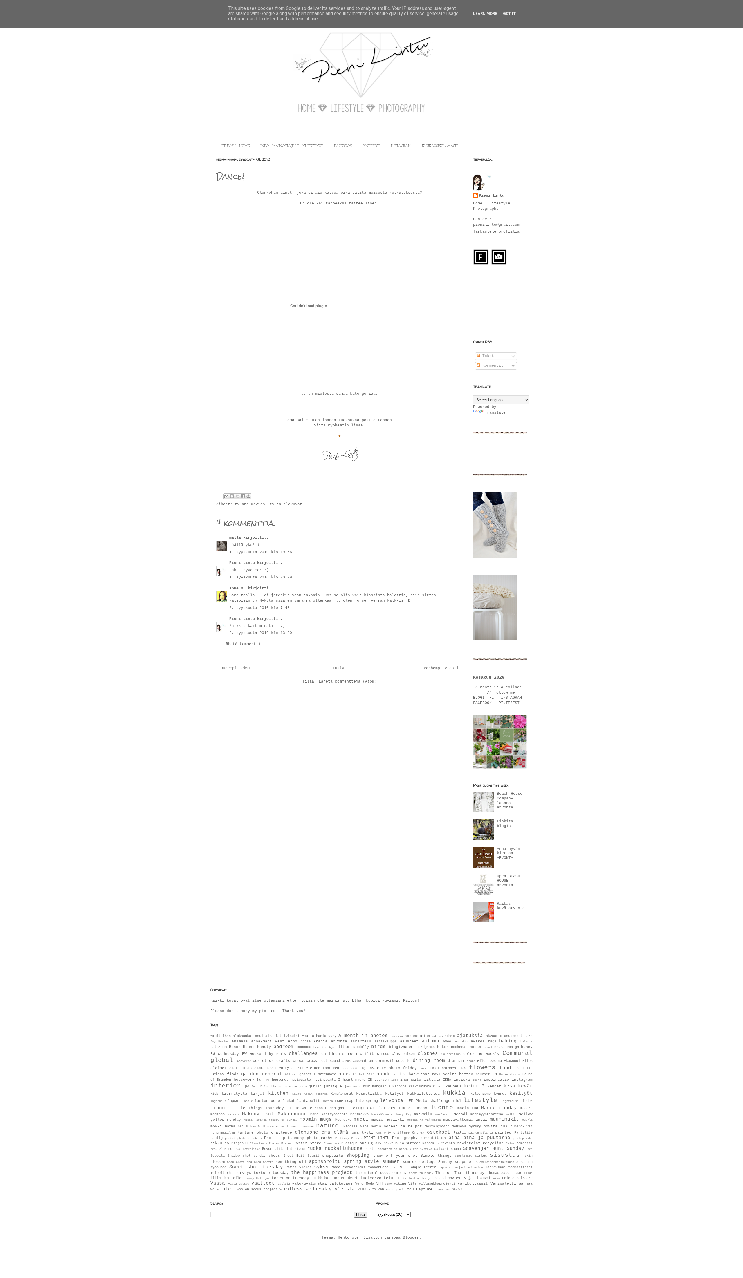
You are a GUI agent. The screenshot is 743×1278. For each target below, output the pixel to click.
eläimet (218, 1068)
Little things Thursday (257, 1108)
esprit (297, 1068)
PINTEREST (371, 146)
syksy (321, 1167)
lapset (234, 1101)
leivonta (391, 1100)
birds (378, 1046)
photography (319, 1138)
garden (250, 1074)
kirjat (258, 1093)
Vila (412, 1184)
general (272, 1074)
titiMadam (219, 1178)
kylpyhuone (480, 1094)
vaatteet (263, 1183)
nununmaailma (222, 1133)
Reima (510, 1143)
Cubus (346, 1061)
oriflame (401, 1133)
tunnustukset (344, 1178)
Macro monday (499, 1108)
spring (352, 1161)
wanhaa (526, 1183)
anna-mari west (267, 1041)
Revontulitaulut (277, 1149)
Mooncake (343, 1120)
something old (290, 1162)
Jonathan (290, 1086)
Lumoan (420, 1108)
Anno (292, 1041)
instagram (522, 1080)
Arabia (320, 1041)
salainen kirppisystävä (413, 1149)
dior (452, 1061)
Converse (244, 1061)
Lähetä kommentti (242, 644)
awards (478, 1041)
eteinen (313, 1068)
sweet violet (298, 1167)
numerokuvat (521, 1127)
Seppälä (217, 1156)
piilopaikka (523, 1138)
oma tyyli (362, 1132)
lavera (327, 1101)
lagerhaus (218, 1101)
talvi (398, 1167)
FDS (433, 1068)
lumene (404, 1108)
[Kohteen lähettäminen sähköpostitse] (226, 496)
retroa (234, 1149)
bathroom (218, 1047)
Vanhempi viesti (441, 668)
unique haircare (517, 1178)
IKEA (447, 1080)
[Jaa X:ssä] (237, 496)
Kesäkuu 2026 (488, 677)
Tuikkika (320, 1178)
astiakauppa (385, 1042)
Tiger (517, 1173)
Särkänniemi (354, 1167)
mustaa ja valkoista (424, 1120)
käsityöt (521, 1093)
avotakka (461, 1041)
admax (450, 1036)
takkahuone (378, 1167)
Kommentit (491, 365)
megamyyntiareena (486, 1114)
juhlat (315, 1087)
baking (508, 1041)
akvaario (494, 1036)
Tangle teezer (422, 1167)
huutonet (280, 1080)
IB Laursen (378, 1080)
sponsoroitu (325, 1161)
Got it (509, 13)
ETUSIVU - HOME (235, 146)
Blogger (411, 1237)
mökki (216, 1126)
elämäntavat (265, 1068)
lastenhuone (267, 1101)
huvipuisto (301, 1080)
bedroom (283, 1046)
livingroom (361, 1108)
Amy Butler (219, 1041)
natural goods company (295, 1126)
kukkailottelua (423, 1093)
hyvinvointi (324, 1080)
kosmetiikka (369, 1093)
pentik (230, 1138)
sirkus (481, 1156)
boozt (488, 1047)
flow (462, 1068)
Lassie (247, 1101)
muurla (527, 1120)
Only (387, 1132)
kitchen (278, 1093)
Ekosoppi (512, 1061)
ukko (496, 1178)
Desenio (403, 1061)
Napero (268, 1126)
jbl (247, 1086)
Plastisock (258, 1143)
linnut (219, 1108)
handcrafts (390, 1074)
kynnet (500, 1094)
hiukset (483, 1074)
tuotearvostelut (377, 1178)
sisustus (505, 1155)
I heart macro (351, 1080)
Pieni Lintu (242, 563)
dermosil (384, 1061)
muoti (361, 1119)
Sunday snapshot (455, 1162)
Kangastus (381, 1087)
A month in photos (363, 1035)
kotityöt (394, 1093)
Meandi (461, 1114)
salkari (441, 1149)
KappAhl (399, 1087)
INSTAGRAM (401, 146)
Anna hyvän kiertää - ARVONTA (508, 853)
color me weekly (481, 1054)
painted (503, 1132)
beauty (264, 1047)
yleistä (345, 1189)
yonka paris (395, 1189)
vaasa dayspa (238, 1183)
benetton (320, 1047)
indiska (462, 1080)
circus (383, 1054)
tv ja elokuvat (286, 504)
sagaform (385, 1149)
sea (530, 1149)
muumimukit (504, 1119)
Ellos (527, 1061)
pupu (364, 1143)
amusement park (518, 1036)
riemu (300, 1149)
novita (490, 1126)
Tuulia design (419, 1178)
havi (436, 1074)
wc (212, 1190)
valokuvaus (341, 1183)
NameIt (255, 1126)
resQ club (218, 1149)
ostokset (438, 1132)
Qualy (376, 1143)
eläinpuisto (240, 1068)
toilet (237, 1178)
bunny (527, 1047)
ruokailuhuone (344, 1148)
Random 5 (430, 1143)
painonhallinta (480, 1132)
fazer (423, 1068)
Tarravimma (495, 1167)
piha (454, 1138)
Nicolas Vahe (355, 1127)
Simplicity (463, 1156)
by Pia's (277, 1054)
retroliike (251, 1149)
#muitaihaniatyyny (319, 1036)
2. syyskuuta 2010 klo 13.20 (260, 633)
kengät (494, 1086)
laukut (289, 1101)
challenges (303, 1053)
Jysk (366, 1087)
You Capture (419, 1189)
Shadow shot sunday (247, 1156)
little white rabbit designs (315, 1108)
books (475, 1047)
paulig (216, 1138)
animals (240, 1041)
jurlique (332, 1086)
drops (471, 1061)
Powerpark (332, 1143)
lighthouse (510, 1101)
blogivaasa (400, 1047)
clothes (428, 1053)
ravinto (448, 1143)
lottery (387, 1108)
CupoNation (363, 1061)
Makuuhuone (292, 1114)
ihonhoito (410, 1080)
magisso (217, 1114)
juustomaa (352, 1086)
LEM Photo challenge (428, 1101)
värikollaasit (473, 1183)
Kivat (296, 1094)
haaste (347, 1074)
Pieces (356, 1138)
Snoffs (268, 1162)
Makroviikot (258, 1114)
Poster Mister (280, 1143)
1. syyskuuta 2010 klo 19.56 (260, 552)
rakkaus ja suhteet (401, 1143)
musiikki (395, 1120)
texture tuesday (271, 1173)
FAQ (362, 1068)
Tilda (528, 1173)
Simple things (436, 1156)
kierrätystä (234, 1093)
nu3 (503, 1126)
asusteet (409, 1041)
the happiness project (321, 1172)
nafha (230, 1127)
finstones (447, 1068)
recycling (493, 1143)
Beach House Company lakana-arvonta (509, 801)
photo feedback (249, 1138)
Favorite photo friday (392, 1068)
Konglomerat (342, 1094)
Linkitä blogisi (505, 823)
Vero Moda (364, 1184)
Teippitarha (221, 1173)
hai (361, 1074)
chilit (367, 1054)
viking (400, 1184)
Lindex (526, 1101)
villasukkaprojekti (437, 1184)
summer (391, 1161)
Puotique (349, 1143)
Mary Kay (403, 1114)
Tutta (402, 1178)
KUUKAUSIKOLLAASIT (440, 146)
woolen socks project (257, 1190)
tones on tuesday (290, 1178)
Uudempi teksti (237, 668)
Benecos (304, 1047)
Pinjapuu (239, 1143)
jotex (303, 1086)
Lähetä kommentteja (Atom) (348, 681)
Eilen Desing (489, 1061)
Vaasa (217, 1183)
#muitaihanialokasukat (231, 1036)
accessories (417, 1036)
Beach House (242, 1047)
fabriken (331, 1068)
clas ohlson (403, 1054)
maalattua (467, 1108)
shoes (274, 1156)
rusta (370, 1149)
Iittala (432, 1080)
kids (214, 1094)
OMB (379, 1132)
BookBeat (459, 1047)
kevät (525, 1086)
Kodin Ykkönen (316, 1094)
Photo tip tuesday (284, 1138)
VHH (379, 1184)
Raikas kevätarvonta (511, 906)
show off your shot (395, 1156)
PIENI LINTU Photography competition (405, 1138)
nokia (376, 1127)
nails (243, 1127)
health (450, 1074)
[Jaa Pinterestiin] (248, 496)
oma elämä (335, 1132)
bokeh (443, 1047)
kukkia (454, 1093)
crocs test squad (323, 1061)
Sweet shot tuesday (256, 1167)
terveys (243, 1173)
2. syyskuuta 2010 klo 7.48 (259, 608)
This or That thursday (460, 1173)
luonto (441, 1107)
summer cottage (419, 1162)
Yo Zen (378, 1190)
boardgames (424, 1047)
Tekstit (489, 356)
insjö (477, 1080)
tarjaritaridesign (468, 1167)
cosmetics (263, 1061)
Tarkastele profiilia (496, 231)
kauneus (454, 1086)
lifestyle (480, 1100)
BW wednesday (224, 1054)
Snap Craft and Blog (244, 1162)
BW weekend (254, 1054)
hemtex (466, 1074)
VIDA (388, 1183)
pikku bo (219, 1143)
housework (244, 1080)
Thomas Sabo (498, 1173)
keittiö (474, 1086)
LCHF (339, 1101)
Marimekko (359, 1114)
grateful (307, 1074)
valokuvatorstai (309, 1183)
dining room (429, 1060)
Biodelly (361, 1047)
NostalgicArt (437, 1127)
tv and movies (250, 504)
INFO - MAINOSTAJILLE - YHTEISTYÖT (291, 146)
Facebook (349, 1068)
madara (526, 1108)
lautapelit (308, 1101)
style (372, 1161)
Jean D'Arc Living (266, 1086)
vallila (284, 1183)
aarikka (397, 1036)
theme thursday (421, 1173)
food (505, 1068)
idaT (394, 1080)
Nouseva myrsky (466, 1127)
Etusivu (338, 668)
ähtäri (457, 1189)
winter (225, 1189)
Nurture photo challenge (264, 1132)
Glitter (291, 1074)
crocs (298, 1061)
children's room (339, 1054)
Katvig (438, 1086)
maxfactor (443, 1114)
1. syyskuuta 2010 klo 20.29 (260, 577)
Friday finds (224, 1074)
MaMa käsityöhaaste (329, 1114)
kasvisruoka (420, 1087)
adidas (437, 1036)
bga (331, 1047)
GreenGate (327, 1074)
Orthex (418, 1133)
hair (370, 1074)
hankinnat (419, 1074)
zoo (447, 1189)
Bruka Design (506, 1047)
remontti (524, 1143)
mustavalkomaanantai (465, 1120)
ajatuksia (470, 1035)
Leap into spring (361, 1101)
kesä (509, 1086)
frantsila (523, 1068)
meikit (511, 1114)
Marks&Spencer (383, 1114)
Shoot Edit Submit (301, 1156)
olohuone (306, 1132)
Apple (305, 1042)
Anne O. (237, 588)
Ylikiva (364, 1189)
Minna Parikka (255, 1120)
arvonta (339, 1041)
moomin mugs (316, 1119)
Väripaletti (503, 1183)
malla (235, 537)
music (377, 1120)
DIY (461, 1061)
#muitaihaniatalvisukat (277, 1036)
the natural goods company (381, 1173)
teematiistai (520, 1167)
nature (327, 1126)
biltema (343, 1047)
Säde (336, 1167)
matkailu (423, 1114)
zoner (439, 1189)
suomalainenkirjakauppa (495, 1162)
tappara (445, 1167)
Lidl (457, 1101)
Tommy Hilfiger (257, 1178)
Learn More (485, 13)
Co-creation (451, 1054)
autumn (430, 1041)
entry (284, 1068)
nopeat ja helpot (403, 1126)
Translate (495, 412)
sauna (456, 1149)
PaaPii (460, 1133)
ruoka (314, 1148)
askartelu (360, 1041)
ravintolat (468, 1143)
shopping (357, 1155)
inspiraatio (496, 1080)
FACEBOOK (343, 146)
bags (492, 1042)
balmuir (526, 1041)
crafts (283, 1061)
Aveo (447, 1042)
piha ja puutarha (486, 1138)
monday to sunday (283, 1120)
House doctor (509, 1074)
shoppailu (332, 1156)
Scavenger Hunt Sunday (493, 1148)
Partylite (523, 1133)
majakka (234, 1114)
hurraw (263, 1080)
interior (225, 1086)
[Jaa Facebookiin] (243, 496)
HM (494, 1074)
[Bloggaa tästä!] (232, 496)
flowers (482, 1067)
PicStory (342, 1138)
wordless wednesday (305, 1189)
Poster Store (307, 1143)
